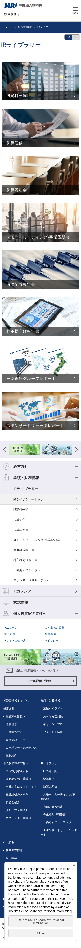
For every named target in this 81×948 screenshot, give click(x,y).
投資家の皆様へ (15, 716)
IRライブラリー (23, 499)
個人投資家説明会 (17, 771)
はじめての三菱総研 (18, 779)
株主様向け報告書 (25, 560)
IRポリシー (51, 640)
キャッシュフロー (54, 724)
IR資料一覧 (20, 509)
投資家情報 (25, 27)
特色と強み (13, 802)
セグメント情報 (53, 732)
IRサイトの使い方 (15, 640)
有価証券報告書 (24, 550)
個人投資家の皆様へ (16, 763)
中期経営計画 (14, 732)
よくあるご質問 (54, 627)
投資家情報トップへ (16, 700)
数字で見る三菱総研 (18, 818)
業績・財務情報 (50, 700)
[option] (24, 449)
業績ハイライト (53, 708)
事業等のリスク (15, 740)
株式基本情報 (14, 850)
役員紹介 (11, 755)
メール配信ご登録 (39, 681)
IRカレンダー (24, 591)
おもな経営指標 (53, 716)
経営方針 (8, 708)
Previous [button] (4, 449)
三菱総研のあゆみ (17, 794)
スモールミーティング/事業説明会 (36, 540)
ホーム (8, 27)
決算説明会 (21, 530)
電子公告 (9, 634)
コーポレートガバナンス (21, 747)
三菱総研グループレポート (31, 570)
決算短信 (19, 519)
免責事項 (50, 634)
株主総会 (11, 858)
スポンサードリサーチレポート (34, 580)
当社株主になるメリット (21, 786)
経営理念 (11, 724)
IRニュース (10, 627)
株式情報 (8, 842)
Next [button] (76, 449)
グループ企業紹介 (17, 810)
